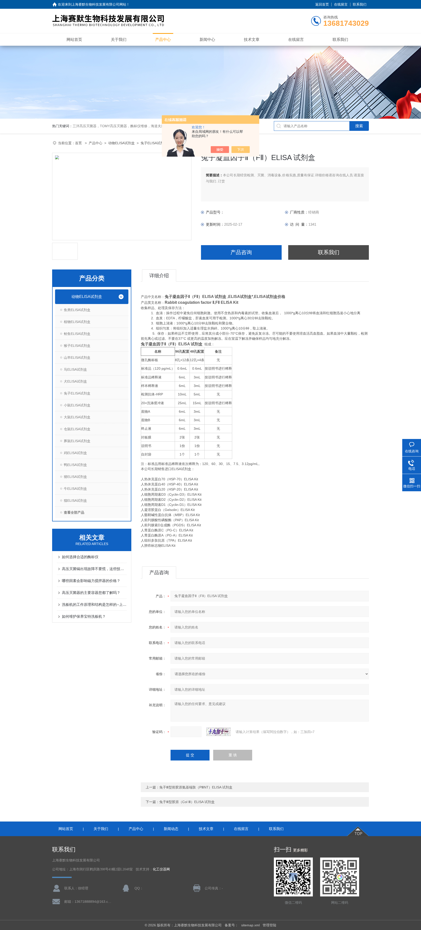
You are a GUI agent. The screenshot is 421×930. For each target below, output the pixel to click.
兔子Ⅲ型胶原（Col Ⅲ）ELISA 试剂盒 (187, 802)
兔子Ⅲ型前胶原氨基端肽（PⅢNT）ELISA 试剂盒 (195, 787)
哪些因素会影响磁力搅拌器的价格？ (91, 581)
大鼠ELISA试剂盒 (77, 417)
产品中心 (163, 39)
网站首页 (74, 39)
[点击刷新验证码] (218, 732)
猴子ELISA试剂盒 (77, 346)
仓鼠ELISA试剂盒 (77, 429)
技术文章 (251, 39)
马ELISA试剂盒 (75, 369)
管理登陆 (269, 925)
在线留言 (341, 4)
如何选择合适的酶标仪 (80, 557)
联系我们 (359, 4)
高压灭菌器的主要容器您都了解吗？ (91, 592)
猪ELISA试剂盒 (75, 477)
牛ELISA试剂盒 (75, 489)
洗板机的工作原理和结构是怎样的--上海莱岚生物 (94, 604)
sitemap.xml (250, 925)
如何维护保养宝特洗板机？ (84, 616)
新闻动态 (171, 829)
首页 (79, 143)
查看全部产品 (74, 512)
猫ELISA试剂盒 (75, 500)
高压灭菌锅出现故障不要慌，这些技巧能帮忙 (94, 569)
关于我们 (118, 39)
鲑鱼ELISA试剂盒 (77, 334)
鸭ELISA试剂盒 (75, 465)
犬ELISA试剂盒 (75, 381)
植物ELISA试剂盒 (77, 322)
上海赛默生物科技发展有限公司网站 (99, 4)
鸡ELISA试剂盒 (75, 453)
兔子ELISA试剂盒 (154, 143)
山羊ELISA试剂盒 (77, 357)
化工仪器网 (161, 869)
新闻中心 (207, 39)
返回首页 (322, 4)
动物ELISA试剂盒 (121, 143)
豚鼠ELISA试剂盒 (77, 441)
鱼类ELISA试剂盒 (77, 310)
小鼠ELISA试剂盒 (77, 405)
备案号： (231, 925)
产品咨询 (241, 252)
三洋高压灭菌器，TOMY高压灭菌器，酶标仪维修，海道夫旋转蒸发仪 (125, 126)
